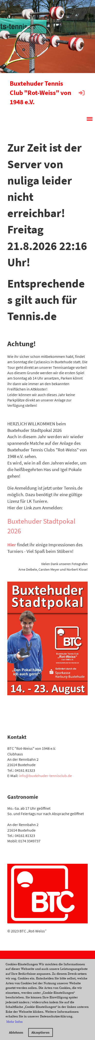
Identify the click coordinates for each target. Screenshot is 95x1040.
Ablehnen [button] (16, 1032)
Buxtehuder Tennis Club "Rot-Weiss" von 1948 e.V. (40, 92)
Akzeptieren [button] (40, 1032)
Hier (12, 545)
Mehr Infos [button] (14, 1022)
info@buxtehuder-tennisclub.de (45, 775)
